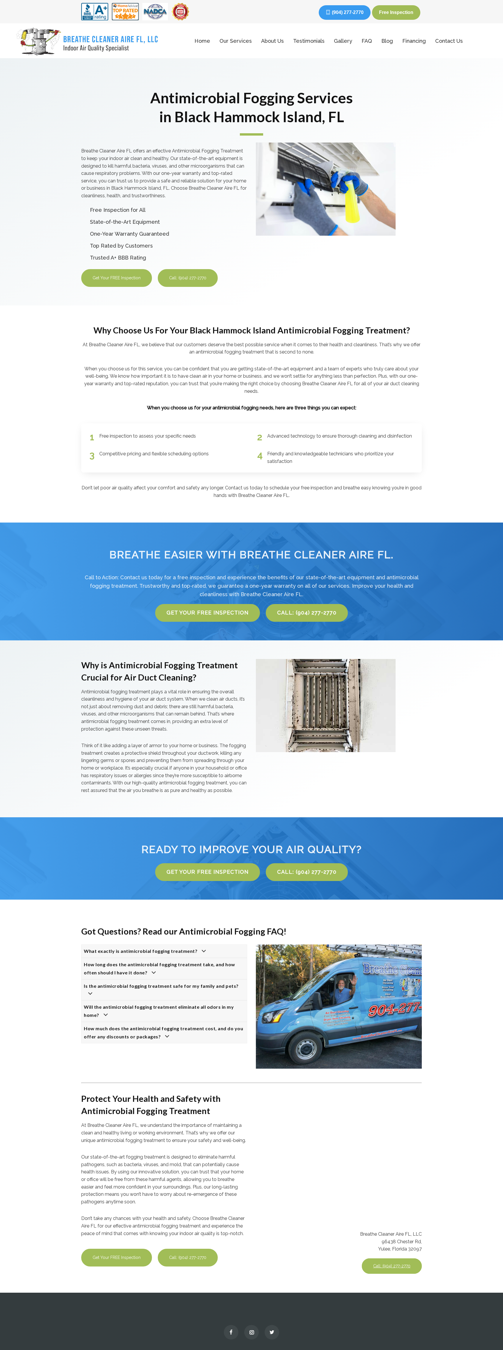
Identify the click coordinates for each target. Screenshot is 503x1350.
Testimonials (309, 41)
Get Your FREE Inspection (117, 278)
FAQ (367, 41)
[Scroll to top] (487, 1332)
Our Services (235, 41)
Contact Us (449, 41)
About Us (272, 41)
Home (202, 41)
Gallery (343, 41)
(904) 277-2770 (348, 12)
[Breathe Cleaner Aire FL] (97, 40)
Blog (387, 41)
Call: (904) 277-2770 (187, 278)
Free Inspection (396, 12)
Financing (414, 41)
